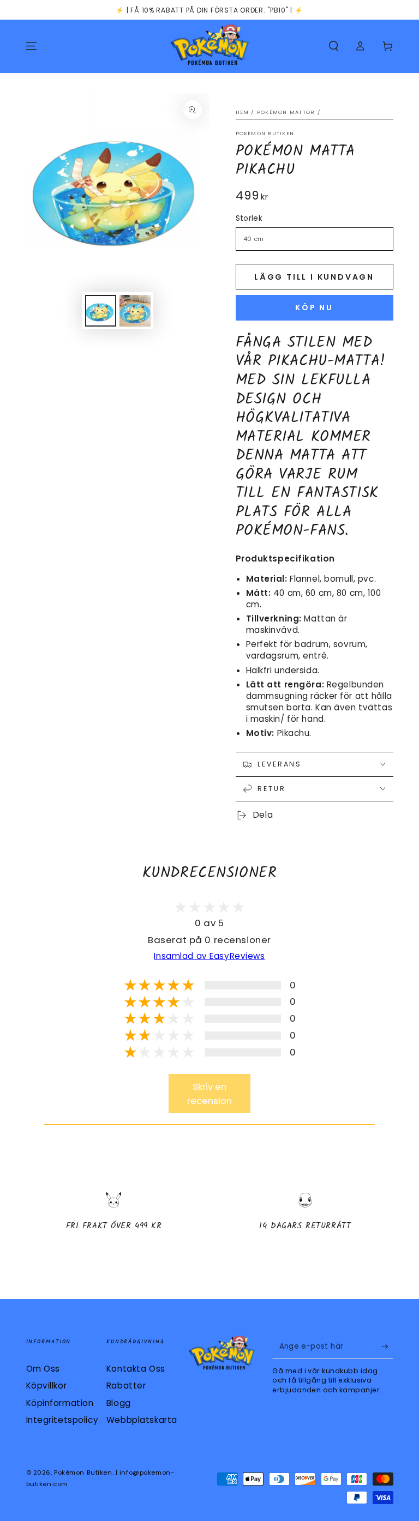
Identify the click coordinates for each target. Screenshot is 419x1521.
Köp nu (314, 307)
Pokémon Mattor (286, 112)
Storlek (249, 218)
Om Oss (43, 1368)
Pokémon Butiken (265, 133)
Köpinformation (60, 1403)
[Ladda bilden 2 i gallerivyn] (135, 311)
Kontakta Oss (135, 1368)
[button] (333, 46)
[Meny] (31, 46)
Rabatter (126, 1385)
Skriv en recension (209, 1093)
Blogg (118, 1403)
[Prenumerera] (387, 1346)
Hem (242, 112)
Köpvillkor (46, 1385)
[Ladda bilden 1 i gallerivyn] (100, 311)
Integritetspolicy (62, 1420)
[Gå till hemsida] (210, 46)
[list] (209, 1216)
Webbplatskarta (141, 1420)
